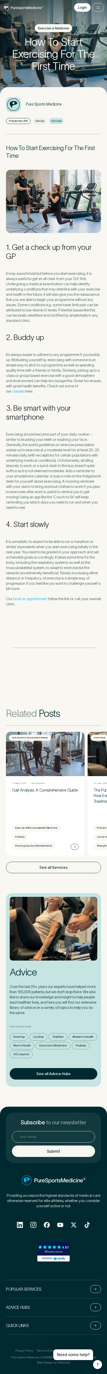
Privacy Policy (24, 1350)
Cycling (38, 1036)
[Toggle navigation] (98, 7)
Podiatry (81, 1045)
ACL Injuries (21, 1054)
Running (18, 1036)
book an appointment (30, 599)
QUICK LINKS (17, 1325)
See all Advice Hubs (53, 1074)
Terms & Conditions (49, 1350)
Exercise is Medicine (53, 1045)
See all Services (53, 867)
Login (82, 7)
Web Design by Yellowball (53, 1362)
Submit (53, 1151)
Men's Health (22, 1045)
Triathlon (58, 1036)
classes (18, 391)
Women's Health (83, 1036)
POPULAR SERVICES (24, 1289)
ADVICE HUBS (18, 1307)
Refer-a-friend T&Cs (79, 1350)
